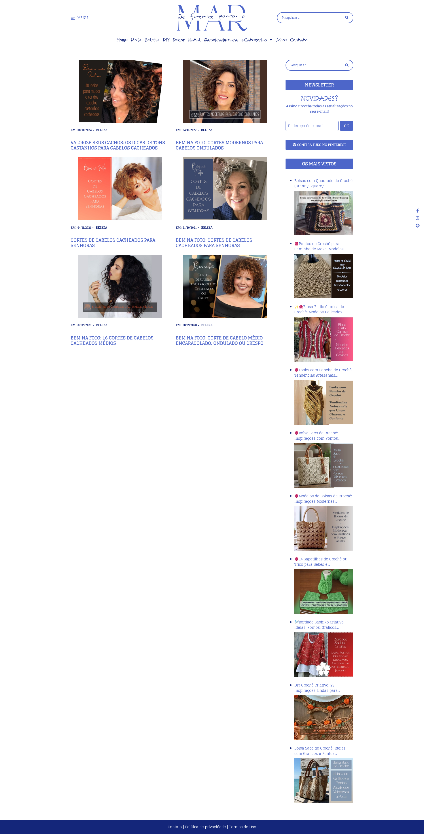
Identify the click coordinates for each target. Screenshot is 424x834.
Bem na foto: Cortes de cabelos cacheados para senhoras (214, 242)
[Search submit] (346, 17)
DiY (166, 39)
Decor (179, 39)
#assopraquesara (221, 39)
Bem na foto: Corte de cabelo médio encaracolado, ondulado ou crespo (219, 340)
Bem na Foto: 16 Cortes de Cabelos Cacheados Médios (112, 340)
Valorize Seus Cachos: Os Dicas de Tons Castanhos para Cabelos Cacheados (118, 145)
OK (346, 126)
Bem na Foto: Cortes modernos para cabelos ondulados (219, 145)
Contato (298, 39)
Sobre (281, 39)
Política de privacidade (205, 827)
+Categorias (254, 39)
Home (122, 39)
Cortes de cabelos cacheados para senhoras (113, 242)
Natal (194, 39)
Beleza (152, 39)
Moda (136, 39)
